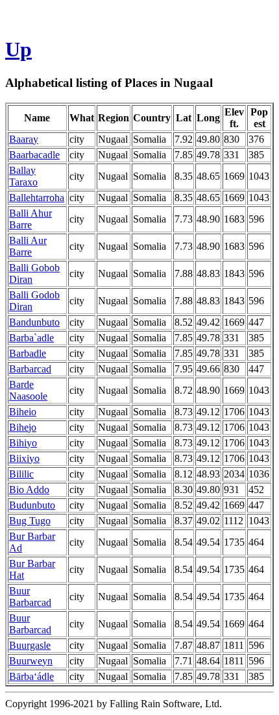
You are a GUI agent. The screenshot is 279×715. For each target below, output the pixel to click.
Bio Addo (29, 489)
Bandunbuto (34, 322)
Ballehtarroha (36, 197)
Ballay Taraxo (23, 176)
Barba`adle (31, 337)
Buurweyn (31, 660)
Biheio (22, 411)
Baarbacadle (34, 154)
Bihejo (22, 427)
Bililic (21, 473)
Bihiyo (23, 442)
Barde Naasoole (28, 390)
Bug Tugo (30, 520)
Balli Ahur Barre (30, 219)
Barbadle (27, 353)
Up (18, 49)
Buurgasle (30, 645)
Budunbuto (32, 505)
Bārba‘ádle (31, 676)
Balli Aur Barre (28, 246)
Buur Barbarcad (30, 596)
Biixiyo (24, 458)
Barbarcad (30, 368)
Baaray (23, 139)
